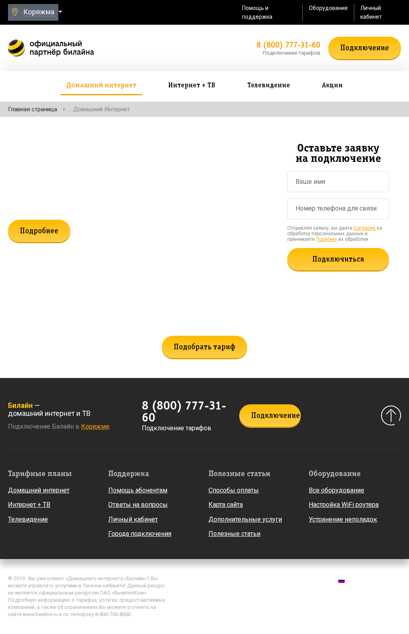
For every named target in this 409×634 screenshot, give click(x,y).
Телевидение (28, 519)
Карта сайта (225, 504)
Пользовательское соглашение (216, 592)
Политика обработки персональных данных (232, 580)
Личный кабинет (371, 12)
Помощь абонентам (137, 490)
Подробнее (39, 231)
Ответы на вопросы (138, 504)
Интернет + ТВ (29, 504)
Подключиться (338, 259)
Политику (326, 239)
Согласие (365, 228)
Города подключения (139, 534)
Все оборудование (336, 490)
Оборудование (328, 8)
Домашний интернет (38, 490)
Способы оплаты (233, 490)
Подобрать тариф (204, 347)
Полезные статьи (234, 534)
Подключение (364, 48)
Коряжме (95, 426)
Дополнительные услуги (245, 519)
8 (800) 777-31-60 (288, 44)
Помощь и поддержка (257, 12)
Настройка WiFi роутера (344, 504)
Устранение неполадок (343, 519)
